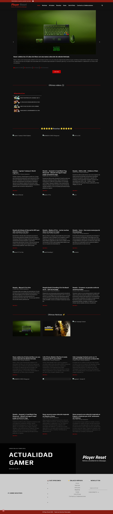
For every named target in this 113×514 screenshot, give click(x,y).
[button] (102, 5)
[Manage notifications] (3, 510)
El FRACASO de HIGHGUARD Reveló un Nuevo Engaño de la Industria (30, 102)
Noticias (44, 5)
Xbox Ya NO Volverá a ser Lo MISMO (29, 106)
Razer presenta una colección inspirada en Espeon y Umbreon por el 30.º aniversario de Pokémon (86, 416)
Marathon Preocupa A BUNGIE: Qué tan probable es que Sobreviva (30, 97)
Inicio (38, 5)
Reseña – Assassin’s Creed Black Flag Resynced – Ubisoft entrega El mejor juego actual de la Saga (55, 172)
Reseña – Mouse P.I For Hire (22, 287)
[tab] (27, 98)
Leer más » (15, 190)
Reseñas (58, 5)
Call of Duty (71, 5)
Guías (64, 5)
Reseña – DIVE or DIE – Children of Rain (85, 171)
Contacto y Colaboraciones (85, 5)
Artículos (51, 5)
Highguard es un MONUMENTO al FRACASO (30, 110)
